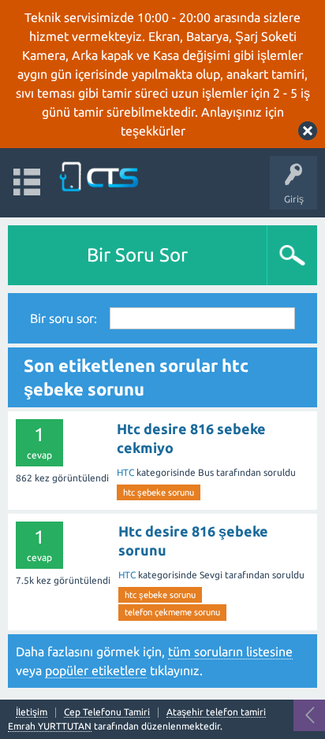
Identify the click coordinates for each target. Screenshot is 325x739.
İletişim (31, 712)
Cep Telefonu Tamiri (107, 712)
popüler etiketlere (96, 670)
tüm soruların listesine (230, 651)
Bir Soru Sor (137, 255)
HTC (125, 472)
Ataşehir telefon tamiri (216, 712)
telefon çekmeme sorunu (172, 612)
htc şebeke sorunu (158, 492)
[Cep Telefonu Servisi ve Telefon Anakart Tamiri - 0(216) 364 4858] (100, 175)
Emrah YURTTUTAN (50, 726)
